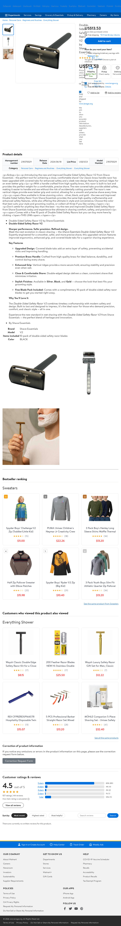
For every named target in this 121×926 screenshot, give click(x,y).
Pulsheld (110, 6)
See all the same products (106, 737)
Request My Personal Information (18, 906)
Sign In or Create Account (33, 844)
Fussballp (63, 6)
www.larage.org (86, 103)
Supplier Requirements (13, 880)
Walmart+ (47, 872)
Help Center (59, 844)
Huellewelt (27, 6)
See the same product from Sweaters (101, 603)
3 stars (40, 790)
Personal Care (15, 20)
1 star (41, 797)
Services (27, 15)
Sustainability (9, 876)
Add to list (94, 92)
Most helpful (56, 815)
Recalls (86, 867)
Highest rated (38, 815)
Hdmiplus (45, 6)
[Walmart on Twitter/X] (70, 909)
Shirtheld (36, 6)
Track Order (78, 844)
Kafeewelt (7, 6)
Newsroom (8, 867)
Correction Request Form (19, 761)
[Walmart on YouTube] (76, 909)
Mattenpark (17, 6)
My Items (114, 15)
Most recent (19, 815)
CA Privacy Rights (11, 902)
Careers (103, 15)
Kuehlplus (72, 6)
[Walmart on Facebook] (64, 909)
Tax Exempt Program (92, 880)
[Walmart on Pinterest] (82, 909)
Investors (7, 872)
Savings (38, 15)
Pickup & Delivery (75, 15)
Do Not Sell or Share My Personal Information (23, 910)
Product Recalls (90, 876)
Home (5, 20)
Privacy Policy (9, 897)
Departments (14, 15)
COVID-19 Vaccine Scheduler (96, 859)
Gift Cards (47, 876)
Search (113, 815)
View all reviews (13, 805)
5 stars (40, 783)
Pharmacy (91, 15)
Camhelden (91, 6)
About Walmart (10, 859)
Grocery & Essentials (54, 15)
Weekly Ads (98, 844)
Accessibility (88, 872)
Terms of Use (9, 893)
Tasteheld (101, 6)
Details (108, 87)
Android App (68, 897)
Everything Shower (51, 20)
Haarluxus (54, 6)
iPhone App (68, 893)
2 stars (40, 793)
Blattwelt (81, 6)
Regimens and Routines (32, 20)
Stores (46, 863)
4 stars (40, 786)
